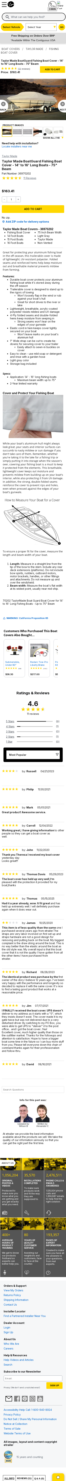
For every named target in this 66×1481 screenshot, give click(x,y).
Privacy (7, 1387)
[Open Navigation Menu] (4, 4)
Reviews (29, 178)
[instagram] (32, 1399)
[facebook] (17, 1399)
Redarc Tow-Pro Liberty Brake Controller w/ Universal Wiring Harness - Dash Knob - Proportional (39, 664)
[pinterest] (25, 1399)
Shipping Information (16, 1299)
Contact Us (10, 1304)
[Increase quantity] (18, 199)
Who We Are (11, 1343)
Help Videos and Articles (19, 1359)
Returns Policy (12, 1295)
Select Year (34, 27)
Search (8, 1364)
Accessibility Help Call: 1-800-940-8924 (28, 1409)
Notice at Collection (15, 1423)
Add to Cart (52, 69)
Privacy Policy (12, 1414)
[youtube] (40, 1399)
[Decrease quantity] (4, 199)
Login (7, 1327)
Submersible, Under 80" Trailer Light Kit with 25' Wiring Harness (13, 664)
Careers (8, 1348)
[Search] (7, 17)
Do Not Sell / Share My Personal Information (30, 1419)
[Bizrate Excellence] (8, 1457)
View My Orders (13, 1290)
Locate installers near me (17, 146)
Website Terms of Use (17, 1433)
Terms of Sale (12, 1428)
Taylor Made (9, 156)
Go (61, 27)
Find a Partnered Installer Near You (25, 1315)
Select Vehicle (11, 27)
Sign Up (8, 1332)
